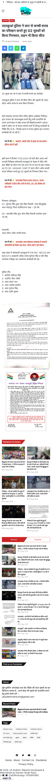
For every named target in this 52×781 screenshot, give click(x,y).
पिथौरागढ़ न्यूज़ (7, 742)
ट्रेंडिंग (31, 738)
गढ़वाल (24, 738)
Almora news (7, 729)
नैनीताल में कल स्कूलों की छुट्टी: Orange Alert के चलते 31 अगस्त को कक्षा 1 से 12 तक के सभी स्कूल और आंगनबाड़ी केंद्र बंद (34, 607)
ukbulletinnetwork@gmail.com (18, 696)
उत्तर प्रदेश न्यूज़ (7, 738)
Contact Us (28, 760)
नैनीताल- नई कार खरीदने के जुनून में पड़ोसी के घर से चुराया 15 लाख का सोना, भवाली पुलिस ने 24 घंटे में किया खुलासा (33, 572)
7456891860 (32, 775)
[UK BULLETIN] (26, 11)
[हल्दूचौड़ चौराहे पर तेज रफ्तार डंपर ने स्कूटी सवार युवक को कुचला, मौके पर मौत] (9, 643)
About (17, 760)
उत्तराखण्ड (5, 20)
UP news (6, 733)
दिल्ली (38, 738)
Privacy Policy (26, 764)
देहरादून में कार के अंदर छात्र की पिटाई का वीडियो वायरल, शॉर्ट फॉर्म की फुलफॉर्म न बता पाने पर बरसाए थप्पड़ (13, 522)
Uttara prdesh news (20, 733)
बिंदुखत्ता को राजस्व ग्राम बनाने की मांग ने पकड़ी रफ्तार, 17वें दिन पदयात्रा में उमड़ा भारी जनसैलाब (13, 464)
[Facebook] (4, 48)
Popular (37, 539)
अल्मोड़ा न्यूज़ (33, 733)
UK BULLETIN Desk (12, 41)
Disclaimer (41, 760)
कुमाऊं (17, 738)
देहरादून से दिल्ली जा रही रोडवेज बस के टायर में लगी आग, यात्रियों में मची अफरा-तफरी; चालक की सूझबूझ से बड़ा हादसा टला (34, 559)
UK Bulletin (15, 770)
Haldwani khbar (21, 729)
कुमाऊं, (12, 20)
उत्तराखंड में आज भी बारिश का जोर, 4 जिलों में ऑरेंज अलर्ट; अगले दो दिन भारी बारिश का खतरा (38, 493)
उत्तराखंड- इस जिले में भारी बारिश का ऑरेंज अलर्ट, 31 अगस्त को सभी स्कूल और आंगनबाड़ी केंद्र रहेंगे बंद (33, 619)
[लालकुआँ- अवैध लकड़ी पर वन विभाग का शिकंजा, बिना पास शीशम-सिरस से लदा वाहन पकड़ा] (9, 631)
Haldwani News (36, 729)
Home (8, 760)
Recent (14, 539)
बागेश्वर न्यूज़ (18, 742)
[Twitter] (10, 48)
